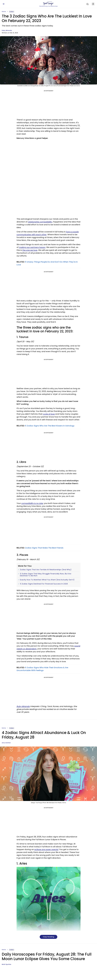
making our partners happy (32, 247)
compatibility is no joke (32, 503)
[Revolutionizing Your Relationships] (48, 3)
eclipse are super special (46, 849)
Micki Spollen (6, 964)
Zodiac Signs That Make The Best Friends (44, 547)
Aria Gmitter (6, 743)
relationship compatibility (40, 221)
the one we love (29, 250)
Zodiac (11, 12)
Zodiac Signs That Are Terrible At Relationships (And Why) (46, 570)
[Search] (87, 4)
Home (4, 11)
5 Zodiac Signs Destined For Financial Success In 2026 (44, 584)
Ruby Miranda (7, 30)
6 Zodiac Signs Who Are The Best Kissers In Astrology (49, 425)
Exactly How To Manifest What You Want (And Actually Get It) (47, 580)
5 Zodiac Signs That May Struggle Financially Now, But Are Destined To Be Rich (45, 575)
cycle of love (49, 414)
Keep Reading (48, 937)
